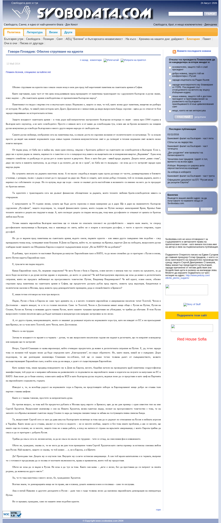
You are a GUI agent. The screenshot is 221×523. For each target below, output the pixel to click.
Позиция (48, 39)
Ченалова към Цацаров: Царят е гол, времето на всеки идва (187, 160)
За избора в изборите (179, 172)
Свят (60, 39)
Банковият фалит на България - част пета (190, 138)
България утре (13, 39)
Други (68, 32)
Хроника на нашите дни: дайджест (161, 39)
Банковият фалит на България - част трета (191, 176)
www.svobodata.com (107, 521)
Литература (35, 32)
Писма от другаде (31, 43)
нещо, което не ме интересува (189, 110)
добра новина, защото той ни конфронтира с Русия (188, 74)
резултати (200, 117)
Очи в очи (10, 43)
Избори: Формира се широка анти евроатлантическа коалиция (185, 166)
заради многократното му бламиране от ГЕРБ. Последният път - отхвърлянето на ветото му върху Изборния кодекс (192, 88)
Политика (13, 32)
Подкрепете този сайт (192, 315)
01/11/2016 (173, 134)
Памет (207, 39)
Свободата (33, 39)
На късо (131, 39)
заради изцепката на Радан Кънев (190, 80)
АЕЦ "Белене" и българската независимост (94, 39)
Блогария (193, 39)
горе (158, 509)
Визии (53, 32)
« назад (84, 60)
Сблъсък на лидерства (180, 142)
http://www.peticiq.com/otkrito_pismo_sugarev (187, 276)
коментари (96, 60)
